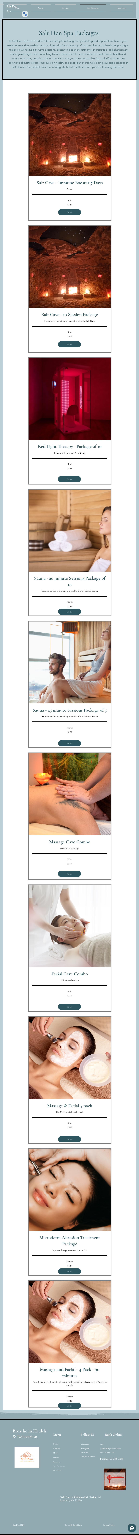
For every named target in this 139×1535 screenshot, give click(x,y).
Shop (55, 1453)
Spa (9, 11)
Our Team (57, 1470)
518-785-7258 (108, 1452)
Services (56, 1462)
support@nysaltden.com (110, 1448)
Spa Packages (59, 1466)
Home (55, 1444)
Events (56, 1457)
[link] (69, 183)
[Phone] (25, 14)
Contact (56, 1448)
